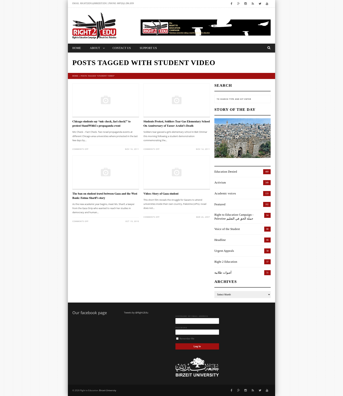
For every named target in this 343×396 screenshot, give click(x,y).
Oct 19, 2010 (132, 221)
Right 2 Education (225, 261)
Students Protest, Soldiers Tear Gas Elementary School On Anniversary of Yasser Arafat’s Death (176, 123)
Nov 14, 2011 (203, 149)
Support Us (148, 48)
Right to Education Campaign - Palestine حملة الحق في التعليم (233, 216)
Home (76, 48)
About (95, 48)
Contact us (122, 48)
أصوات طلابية (223, 272)
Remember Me (186, 338)
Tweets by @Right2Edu (136, 312)
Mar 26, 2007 (203, 217)
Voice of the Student (227, 229)
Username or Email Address (191, 316)
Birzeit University (107, 390)
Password (181, 327)
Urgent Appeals (224, 251)
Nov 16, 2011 (132, 149)
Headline (220, 240)
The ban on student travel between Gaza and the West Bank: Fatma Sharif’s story (104, 195)
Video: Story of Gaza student (160, 193)
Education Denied (225, 171)
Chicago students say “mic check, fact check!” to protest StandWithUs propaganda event (101, 123)
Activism (220, 182)
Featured (219, 204)
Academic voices (225, 193)
